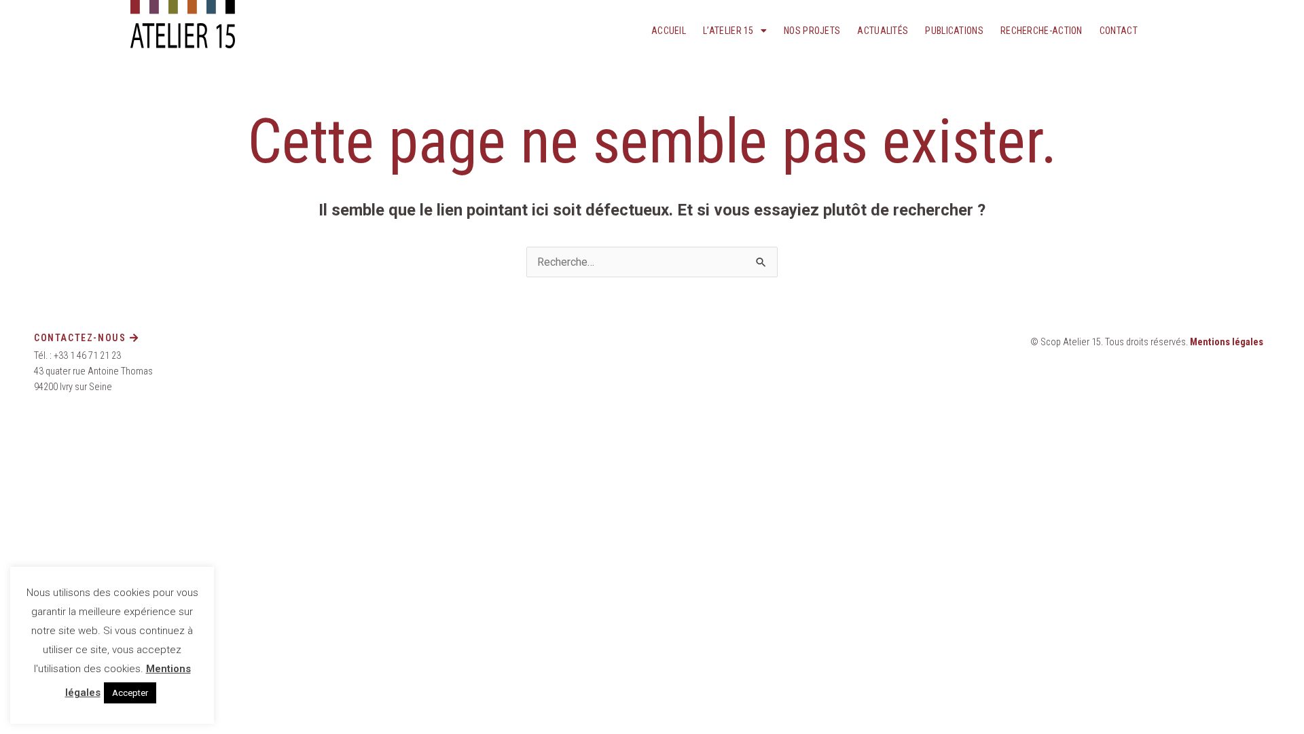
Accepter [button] (130, 693)
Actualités (882, 30)
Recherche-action (1041, 30)
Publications (954, 30)
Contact (1119, 30)
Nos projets (812, 30)
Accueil (668, 30)
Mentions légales (1226, 342)
